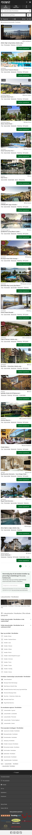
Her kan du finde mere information (20, 590)
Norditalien (15, 763)
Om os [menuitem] (2, 788)
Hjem (2, 763)
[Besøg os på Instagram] (14, 832)
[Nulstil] (29, 11)
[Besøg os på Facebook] (11, 832)
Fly (26, 7)
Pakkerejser (16, 7)
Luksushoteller (8, 763)
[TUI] (26, 815)
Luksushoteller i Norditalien (8, 766)
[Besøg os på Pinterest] (17, 832)
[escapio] (6, 2)
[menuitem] (16, 781)
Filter (30, 19)
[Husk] (29, 26)
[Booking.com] (16, 816)
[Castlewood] (5, 826)
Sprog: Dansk (4, 804)
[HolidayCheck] (5, 821)
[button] (6, 26)
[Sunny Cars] (16, 821)
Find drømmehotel (5, 776)
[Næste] (29, 566)
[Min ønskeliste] (27, 2)
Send (27, 585)
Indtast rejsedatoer (23, 48)
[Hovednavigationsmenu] (30, 2)
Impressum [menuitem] (3, 796)
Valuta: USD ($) (4, 808)
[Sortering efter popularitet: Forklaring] (15, 19)
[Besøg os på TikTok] (21, 832)
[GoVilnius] (16, 827)
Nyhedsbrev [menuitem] (3, 792)
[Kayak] (5, 816)
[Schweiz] (26, 821)
